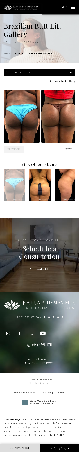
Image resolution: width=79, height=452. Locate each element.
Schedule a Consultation (39, 249)
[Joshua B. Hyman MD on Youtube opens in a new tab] (42, 333)
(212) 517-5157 (56, 435)
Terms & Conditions (24, 393)
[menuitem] (8, 333)
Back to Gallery (63, 81)
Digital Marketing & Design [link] (43, 402)
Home (7, 54)
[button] (73, 7)
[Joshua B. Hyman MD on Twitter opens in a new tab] (31, 333)
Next (68, 149)
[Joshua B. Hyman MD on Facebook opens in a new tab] (19, 333)
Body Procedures (40, 54)
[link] (39, 318)
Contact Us (43, 269)
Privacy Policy (46, 393)
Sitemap (61, 393)
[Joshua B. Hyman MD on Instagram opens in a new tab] (8, 333)
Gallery (20, 54)
